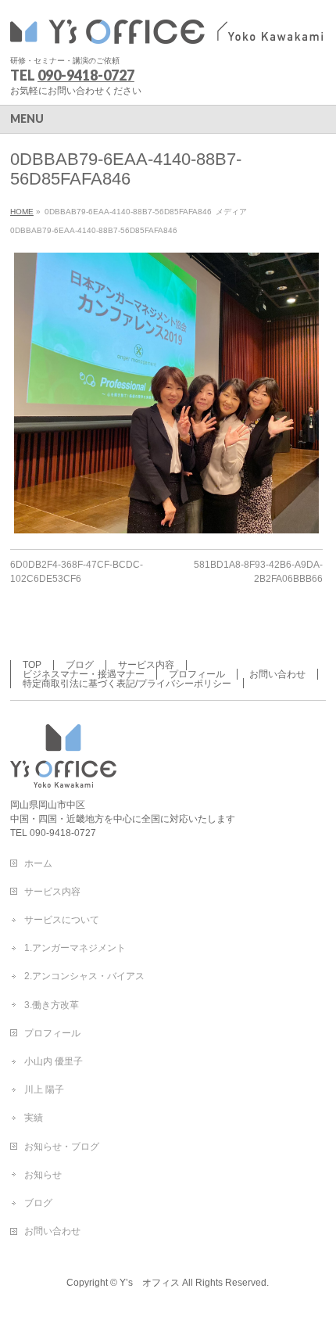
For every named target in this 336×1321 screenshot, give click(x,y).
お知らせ (43, 1174)
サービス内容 (146, 664)
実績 (33, 1117)
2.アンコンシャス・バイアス (84, 976)
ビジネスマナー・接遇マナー (84, 674)
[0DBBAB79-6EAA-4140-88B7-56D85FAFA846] (166, 393)
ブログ (80, 664)
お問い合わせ (277, 674)
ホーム (38, 863)
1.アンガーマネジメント (75, 947)
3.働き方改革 (51, 1005)
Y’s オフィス (150, 1282)
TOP (32, 664)
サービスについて (61, 919)
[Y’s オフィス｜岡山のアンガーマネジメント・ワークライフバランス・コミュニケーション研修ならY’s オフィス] (166, 29)
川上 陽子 (44, 1089)
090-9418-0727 (86, 75)
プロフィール (197, 674)
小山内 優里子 (53, 1061)
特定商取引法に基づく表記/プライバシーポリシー (127, 683)
